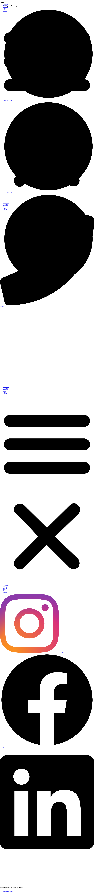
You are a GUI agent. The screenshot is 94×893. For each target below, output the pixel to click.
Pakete (4, 8)
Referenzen (5, 7)
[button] (47, 107)
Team (4, 9)
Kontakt (5, 11)
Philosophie (5, 5)
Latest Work (6, 4)
